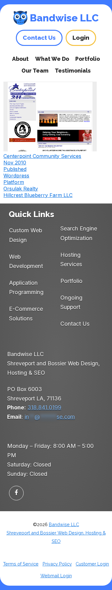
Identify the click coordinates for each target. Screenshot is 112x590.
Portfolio (87, 59)
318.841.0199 (44, 407)
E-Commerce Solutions (26, 313)
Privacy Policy (57, 563)
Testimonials (73, 70)
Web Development (26, 261)
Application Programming (26, 287)
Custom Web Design (25, 235)
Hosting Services (71, 259)
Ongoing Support (71, 302)
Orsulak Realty (20, 188)
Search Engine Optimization (78, 233)
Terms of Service (21, 563)
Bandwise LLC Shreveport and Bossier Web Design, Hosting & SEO (56, 533)
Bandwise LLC (64, 18)
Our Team (35, 70)
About (20, 59)
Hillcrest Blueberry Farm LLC (37, 195)
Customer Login (92, 563)
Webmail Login (56, 575)
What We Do (52, 59)
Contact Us (75, 323)
